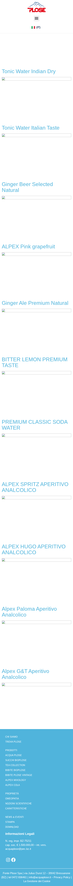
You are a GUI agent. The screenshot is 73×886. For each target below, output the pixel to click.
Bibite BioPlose (15, 770)
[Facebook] (13, 859)
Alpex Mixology (15, 780)
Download (12, 827)
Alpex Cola (12, 785)
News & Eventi (14, 817)
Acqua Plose (13, 755)
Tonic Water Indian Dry (29, 71)
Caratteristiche (16, 808)
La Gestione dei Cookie (36, 881)
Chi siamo (11, 736)
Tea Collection (15, 765)
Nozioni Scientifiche (18, 803)
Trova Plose (13, 741)
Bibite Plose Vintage (18, 775)
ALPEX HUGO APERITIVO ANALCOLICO (34, 549)
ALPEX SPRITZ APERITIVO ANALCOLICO (35, 487)
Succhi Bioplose (16, 760)
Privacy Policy (62, 877)
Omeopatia (12, 798)
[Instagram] (8, 859)
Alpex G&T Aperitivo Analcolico (25, 674)
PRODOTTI (11, 750)
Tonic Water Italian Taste (31, 128)
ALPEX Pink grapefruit (28, 246)
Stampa (10, 822)
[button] (37, 18)
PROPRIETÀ (12, 793)
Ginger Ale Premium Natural (35, 303)
